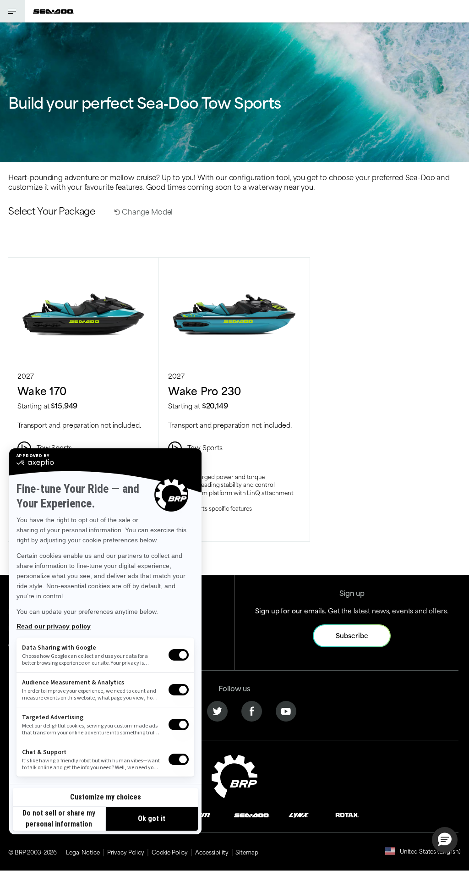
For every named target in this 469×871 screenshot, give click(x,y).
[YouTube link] (286, 710)
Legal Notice (83, 851)
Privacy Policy (125, 851)
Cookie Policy (170, 851)
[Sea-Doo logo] (53, 11)
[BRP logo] (234, 775)
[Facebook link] (251, 710)
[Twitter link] (217, 710)
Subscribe (352, 635)
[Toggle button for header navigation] (12, 11)
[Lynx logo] (299, 814)
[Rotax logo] (347, 814)
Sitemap (246, 851)
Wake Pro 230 (204, 390)
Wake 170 (41, 390)
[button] (445, 840)
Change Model (146, 211)
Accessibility (211, 851)
